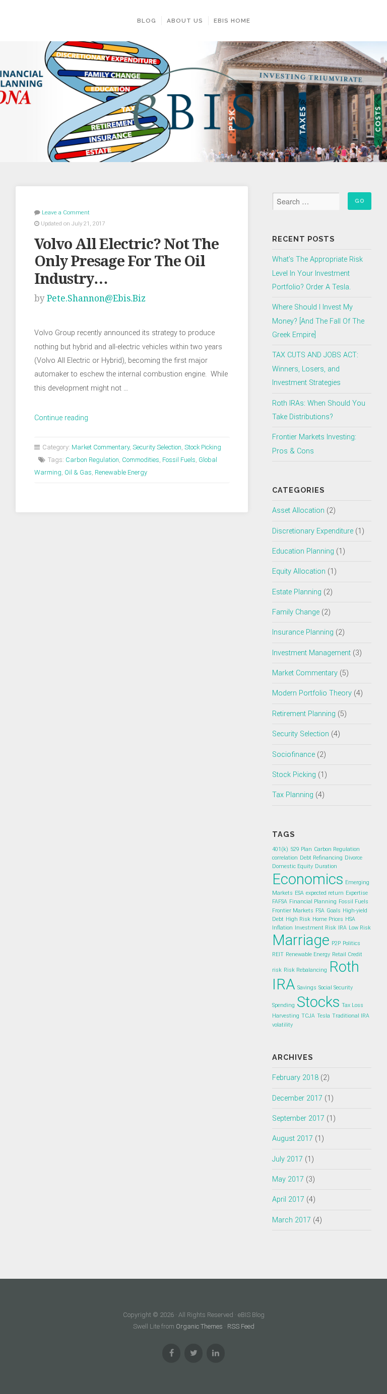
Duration (326, 866)
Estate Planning (296, 592)
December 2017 (297, 1098)
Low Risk (360, 927)
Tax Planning (292, 795)
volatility (282, 1025)
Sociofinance (293, 754)
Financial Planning (313, 901)
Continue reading (61, 418)
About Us (185, 20)
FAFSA (279, 901)
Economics (307, 879)
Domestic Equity (292, 866)
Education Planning (303, 551)
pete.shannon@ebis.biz (96, 298)
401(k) (280, 849)
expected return (325, 893)
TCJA (308, 1016)
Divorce (353, 858)
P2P (336, 943)
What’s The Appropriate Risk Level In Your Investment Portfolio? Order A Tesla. (317, 273)
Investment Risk (315, 927)
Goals (334, 910)
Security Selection (157, 447)
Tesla (323, 1016)
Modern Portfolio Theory (312, 693)
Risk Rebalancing (305, 970)
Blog (146, 20)
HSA (350, 919)
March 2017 (291, 1220)
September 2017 (298, 1118)
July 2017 (287, 1159)
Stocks (318, 1002)
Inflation (282, 927)
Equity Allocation (299, 571)
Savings (306, 987)
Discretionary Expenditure (312, 531)
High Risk (298, 919)
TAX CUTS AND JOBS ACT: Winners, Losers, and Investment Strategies (315, 369)
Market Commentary (101, 447)
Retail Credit (347, 954)
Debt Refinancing (321, 858)
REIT (278, 954)
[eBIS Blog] (193, 101)
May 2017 (288, 1179)
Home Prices (327, 919)
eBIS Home (232, 20)
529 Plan (301, 849)
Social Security (335, 987)
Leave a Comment (66, 212)
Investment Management (311, 653)
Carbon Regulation (92, 459)
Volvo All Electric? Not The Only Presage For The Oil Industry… (126, 261)
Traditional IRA (350, 1016)
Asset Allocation (298, 510)
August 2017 (292, 1138)
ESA (299, 893)
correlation (285, 858)
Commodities (140, 459)
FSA (320, 910)
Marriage (301, 940)
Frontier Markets (292, 910)
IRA (342, 927)
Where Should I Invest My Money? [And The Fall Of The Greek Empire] (318, 321)
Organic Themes (199, 1326)
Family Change (295, 612)
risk (277, 970)
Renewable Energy (121, 472)
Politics (351, 943)
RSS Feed (240, 1326)
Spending (283, 1005)
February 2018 (295, 1077)
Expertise (357, 893)
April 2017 (288, 1199)
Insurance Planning (303, 632)
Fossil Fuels (179, 459)
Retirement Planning (304, 714)
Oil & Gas (78, 472)
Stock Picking (202, 447)
